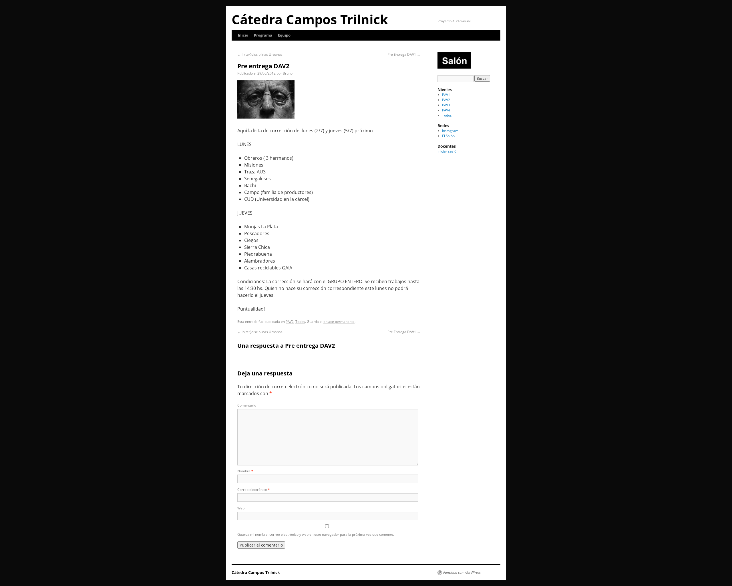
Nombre (245, 471)
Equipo (284, 35)
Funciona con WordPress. (462, 572)
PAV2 (290, 321)
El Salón (448, 135)
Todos (300, 321)
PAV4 (446, 110)
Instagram (450, 130)
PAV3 (446, 105)
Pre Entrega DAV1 (403, 54)
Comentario (246, 405)
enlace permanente (339, 321)
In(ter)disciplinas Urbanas (260, 54)
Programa (263, 35)
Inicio (243, 35)
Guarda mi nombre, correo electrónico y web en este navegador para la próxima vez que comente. (315, 534)
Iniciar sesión (447, 151)
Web (240, 508)
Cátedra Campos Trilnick (310, 19)
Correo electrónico (253, 489)
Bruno (288, 73)
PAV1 (446, 94)
